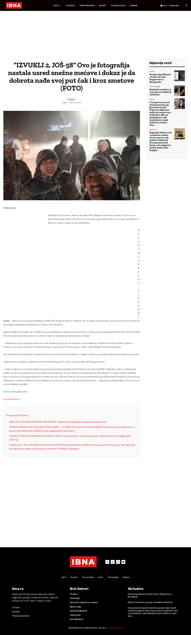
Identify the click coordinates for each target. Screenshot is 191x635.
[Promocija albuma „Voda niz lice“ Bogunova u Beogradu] (179, 75)
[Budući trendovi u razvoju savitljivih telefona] (179, 90)
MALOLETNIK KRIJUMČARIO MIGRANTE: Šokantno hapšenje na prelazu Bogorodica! (57, 421)
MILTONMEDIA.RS (114, 628)
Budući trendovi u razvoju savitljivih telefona (160, 92)
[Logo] (13, 5)
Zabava (152, 129)
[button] (186, 5)
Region (72, 99)
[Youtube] (123, 562)
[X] (118, 562)
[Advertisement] (95, 37)
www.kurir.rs (11, 399)
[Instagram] (113, 562)
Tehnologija (154, 86)
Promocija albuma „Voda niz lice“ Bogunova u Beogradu (160, 78)
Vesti (151, 71)
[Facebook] (107, 562)
